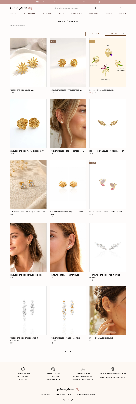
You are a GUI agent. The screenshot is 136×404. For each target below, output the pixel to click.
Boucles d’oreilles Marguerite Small (66, 90)
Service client (45, 394)
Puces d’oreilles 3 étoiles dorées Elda (67, 151)
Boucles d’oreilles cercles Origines (26, 275)
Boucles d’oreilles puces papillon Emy (106, 212)
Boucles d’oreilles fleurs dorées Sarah (27, 151)
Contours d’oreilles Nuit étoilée (64, 275)
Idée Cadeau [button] (93, 14)
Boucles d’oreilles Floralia (101, 90)
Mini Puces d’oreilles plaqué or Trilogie (27, 212)
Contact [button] (122, 14)
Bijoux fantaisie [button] (30, 14)
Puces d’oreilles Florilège (101, 338)
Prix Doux (13, 14)
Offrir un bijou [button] (77, 14)
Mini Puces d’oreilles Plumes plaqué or (106, 151)
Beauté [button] (61, 14)
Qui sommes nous (59, 394)
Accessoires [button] (47, 14)
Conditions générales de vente (85, 394)
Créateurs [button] (109, 14)
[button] (11, 62)
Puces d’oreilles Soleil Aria (22, 90)
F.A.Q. (70, 394)
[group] (28, 62)
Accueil (12, 25)
